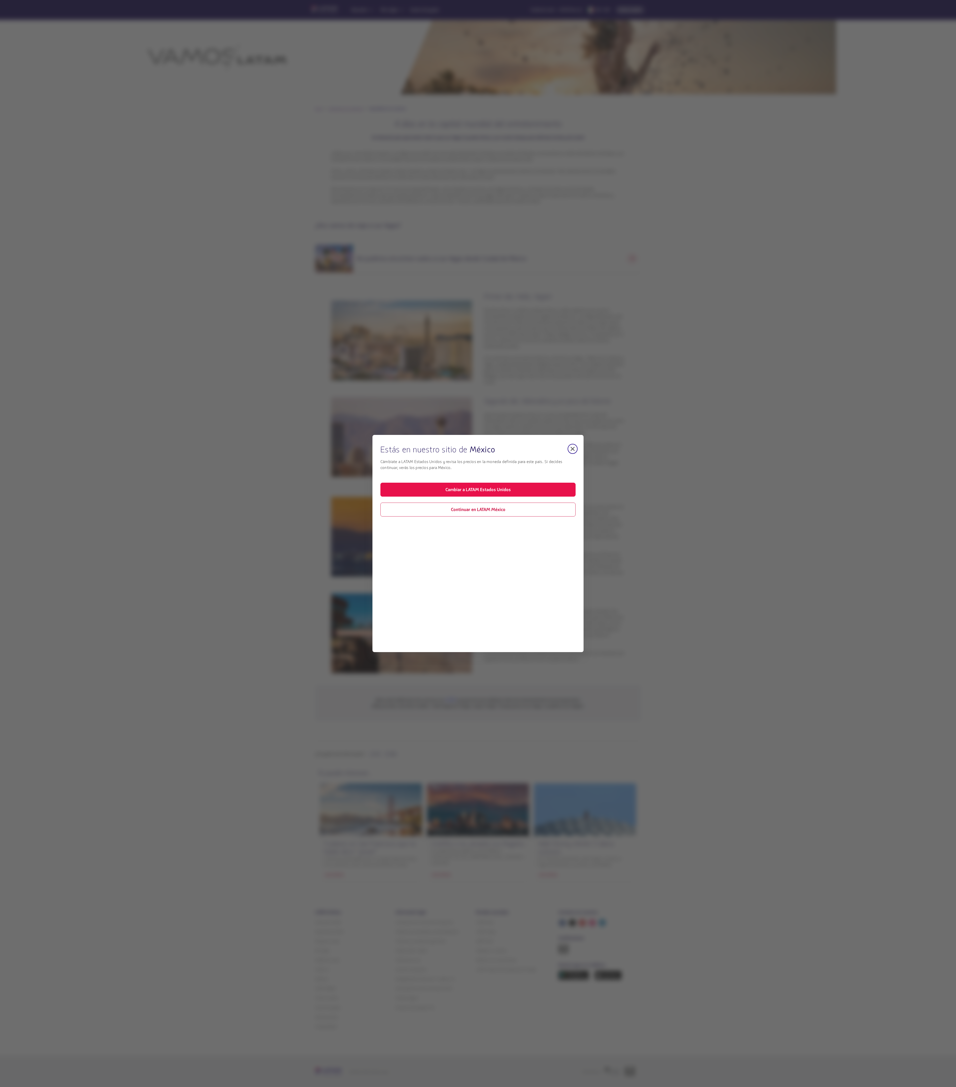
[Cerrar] (573, 449)
